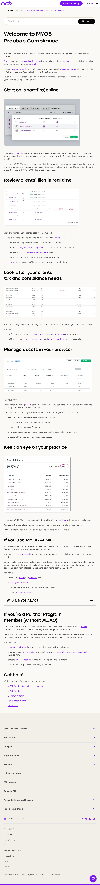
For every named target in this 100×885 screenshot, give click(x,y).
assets (28, 404)
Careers (7, 845)
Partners (8, 764)
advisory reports (19, 69)
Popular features (11, 755)
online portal (29, 652)
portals (33, 64)
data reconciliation (56, 339)
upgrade (11, 262)
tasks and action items (30, 61)
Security (7, 867)
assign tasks (63, 652)
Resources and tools (13, 809)
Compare (8, 746)
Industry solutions (12, 773)
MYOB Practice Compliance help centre (26, 686)
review (84, 626)
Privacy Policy (9, 856)
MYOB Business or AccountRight (33, 252)
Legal (6, 861)
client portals (24, 554)
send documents (80, 652)
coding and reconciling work (30, 247)
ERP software (10, 782)
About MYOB (9, 829)
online (58, 238)
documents (67, 61)
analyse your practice (18, 582)
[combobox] (50, 21)
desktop (33, 577)
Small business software (15, 728)
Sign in (7, 61)
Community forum (16, 696)
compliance (28, 339)
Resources (8, 835)
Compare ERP (10, 791)
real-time (62, 520)
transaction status (68, 69)
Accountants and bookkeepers (18, 800)
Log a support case (17, 701)
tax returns (60, 334)
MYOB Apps (9, 737)
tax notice (39, 339)
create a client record (18, 647)
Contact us (13, 705)
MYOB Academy (15, 691)
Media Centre (9, 840)
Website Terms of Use (12, 850)
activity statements (41, 334)
